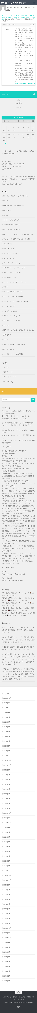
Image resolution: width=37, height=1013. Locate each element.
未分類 (5, 340)
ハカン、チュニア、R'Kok (12, 273)
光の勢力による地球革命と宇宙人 (14, 2)
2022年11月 (7, 760)
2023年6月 (7, 727)
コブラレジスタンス (10, 253)
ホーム (3, 15)
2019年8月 (7, 947)
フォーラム (9, 15)
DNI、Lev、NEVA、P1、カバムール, (15, 196)
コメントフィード (9, 377)
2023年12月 (7, 698)
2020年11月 (7, 875)
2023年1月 (7, 751)
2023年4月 (7, 736)
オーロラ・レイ (8, 249)
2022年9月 (7, 770)
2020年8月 (7, 890)
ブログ (5, 287)
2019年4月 (7, 966)
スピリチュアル (8, 258)
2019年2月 (7, 976)
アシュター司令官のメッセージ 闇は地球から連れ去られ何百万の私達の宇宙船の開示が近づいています (18, 671)
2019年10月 (7, 938)
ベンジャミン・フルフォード (13, 297)
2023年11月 (7, 703)
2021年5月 (7, 847)
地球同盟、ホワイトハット (12, 320)
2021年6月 (7, 842)
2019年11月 (7, 933)
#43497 (32, 25)
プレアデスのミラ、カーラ (12, 292)
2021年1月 (7, 866)
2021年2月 (7, 861)
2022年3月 (7, 799)
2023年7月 (7, 722)
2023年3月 (7, 741)
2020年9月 (7, 885)
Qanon (5, 215)
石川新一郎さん (8, 349)
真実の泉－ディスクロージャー (14, 344)
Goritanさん (7, 210)
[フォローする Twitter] (34, 94)
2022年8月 (7, 775)
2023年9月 (7, 712)
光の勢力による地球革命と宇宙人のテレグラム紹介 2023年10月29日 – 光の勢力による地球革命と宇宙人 (18, 676)
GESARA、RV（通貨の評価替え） (14, 205)
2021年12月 (7, 813)
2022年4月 (7, 794)
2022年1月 (7, 808)
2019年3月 (7, 971)
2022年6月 (7, 784)
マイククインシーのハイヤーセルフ (15, 301)
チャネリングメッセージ (11, 263)
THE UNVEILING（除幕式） (12, 225)
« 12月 (4, 143)
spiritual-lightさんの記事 (11, 220)
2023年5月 (7, 732)
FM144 (5, 201)
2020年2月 (7, 918)
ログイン (6, 367)
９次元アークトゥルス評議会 (13, 354)
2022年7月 (7, 779)
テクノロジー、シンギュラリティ (15, 268)
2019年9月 (7, 942)
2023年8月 (7, 717)
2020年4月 (7, 909)
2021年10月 (7, 823)
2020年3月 (7, 914)
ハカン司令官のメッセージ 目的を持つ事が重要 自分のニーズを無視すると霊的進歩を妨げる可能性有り (18, 639)
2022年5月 (7, 789)
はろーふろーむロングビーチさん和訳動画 (18, 234)
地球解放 (6, 325)
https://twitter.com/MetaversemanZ (13, 574)
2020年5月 (7, 904)
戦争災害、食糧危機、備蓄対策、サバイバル (18, 330)
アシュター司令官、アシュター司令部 (16, 239)
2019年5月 (7, 962)
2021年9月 (7, 827)
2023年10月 (7, 708)
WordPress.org (8, 382)
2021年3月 (7, 856)
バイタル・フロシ (9, 277)
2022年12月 (7, 756)
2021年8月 (7, 832)
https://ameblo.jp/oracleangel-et (12, 581)
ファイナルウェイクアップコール (15, 282)
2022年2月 (7, 803)
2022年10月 (7, 765)
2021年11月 (7, 818)
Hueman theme (28, 1002)
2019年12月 (7, 928)
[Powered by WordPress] (11, 1002)
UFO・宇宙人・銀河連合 (11, 229)
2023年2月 (7, 746)
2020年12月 (7, 871)
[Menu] (34, 2)
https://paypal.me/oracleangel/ (12, 184)
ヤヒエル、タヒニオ (10, 311)
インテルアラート (9, 244)
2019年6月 (7, 957)
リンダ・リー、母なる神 (11, 316)
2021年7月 (7, 837)
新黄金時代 (7, 335)
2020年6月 (7, 899)
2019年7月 (7, 952)
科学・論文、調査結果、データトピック (15, 593)
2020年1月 (7, 923)
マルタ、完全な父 (9, 306)
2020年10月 (7, 880)
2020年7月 (7, 894)
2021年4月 (7, 851)
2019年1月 (7, 981)
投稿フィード (8, 372)
